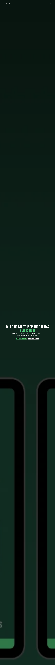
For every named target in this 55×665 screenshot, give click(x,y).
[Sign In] (50, 1)
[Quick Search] (49, 1)
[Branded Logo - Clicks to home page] (7, 3)
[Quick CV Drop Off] (46, 1)
